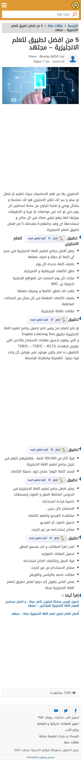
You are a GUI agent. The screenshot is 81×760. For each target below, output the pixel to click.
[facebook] (75, 710)
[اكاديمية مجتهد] (75, 5)
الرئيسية (73, 26)
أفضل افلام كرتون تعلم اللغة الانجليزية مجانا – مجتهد (45, 614)
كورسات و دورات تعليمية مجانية (59, 736)
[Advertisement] (40, 148)
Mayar (33, 56)
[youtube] (56, 710)
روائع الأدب (72, 730)
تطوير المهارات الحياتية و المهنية (58, 723)
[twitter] (66, 710)
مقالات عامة (71, 742)
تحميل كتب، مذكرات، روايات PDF (58, 717)
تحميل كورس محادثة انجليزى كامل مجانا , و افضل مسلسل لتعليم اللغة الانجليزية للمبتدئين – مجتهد (42, 604)
